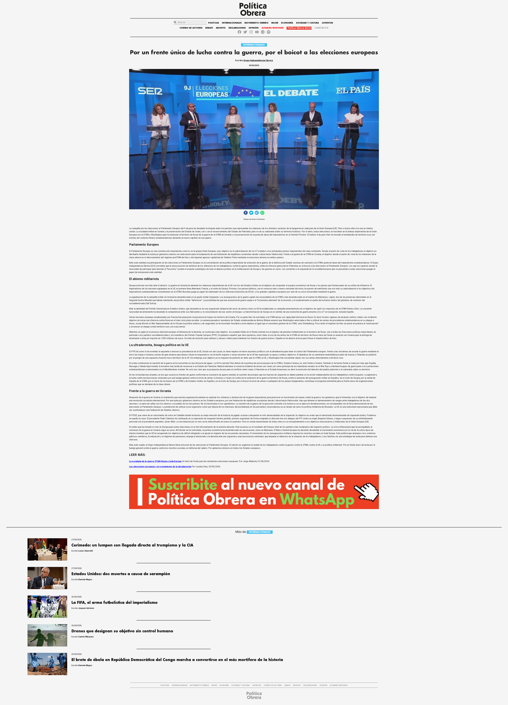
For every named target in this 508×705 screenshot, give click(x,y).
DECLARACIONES (237, 28)
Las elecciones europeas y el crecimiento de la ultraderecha (160, 466)
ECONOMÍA (287, 23)
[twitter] (251, 213)
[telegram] (257, 213)
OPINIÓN (253, 28)
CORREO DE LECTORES (191, 28)
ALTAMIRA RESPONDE (273, 28)
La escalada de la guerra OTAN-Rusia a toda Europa (155, 461)
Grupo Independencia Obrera (258, 60)
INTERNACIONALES (232, 23)
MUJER (274, 23)
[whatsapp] (262, 213)
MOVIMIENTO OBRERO (256, 23)
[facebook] (246, 213)
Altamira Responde (339, 685)
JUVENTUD (327, 23)
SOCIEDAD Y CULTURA (307, 23)
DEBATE (209, 28)
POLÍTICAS (213, 23)
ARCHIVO (221, 28)
